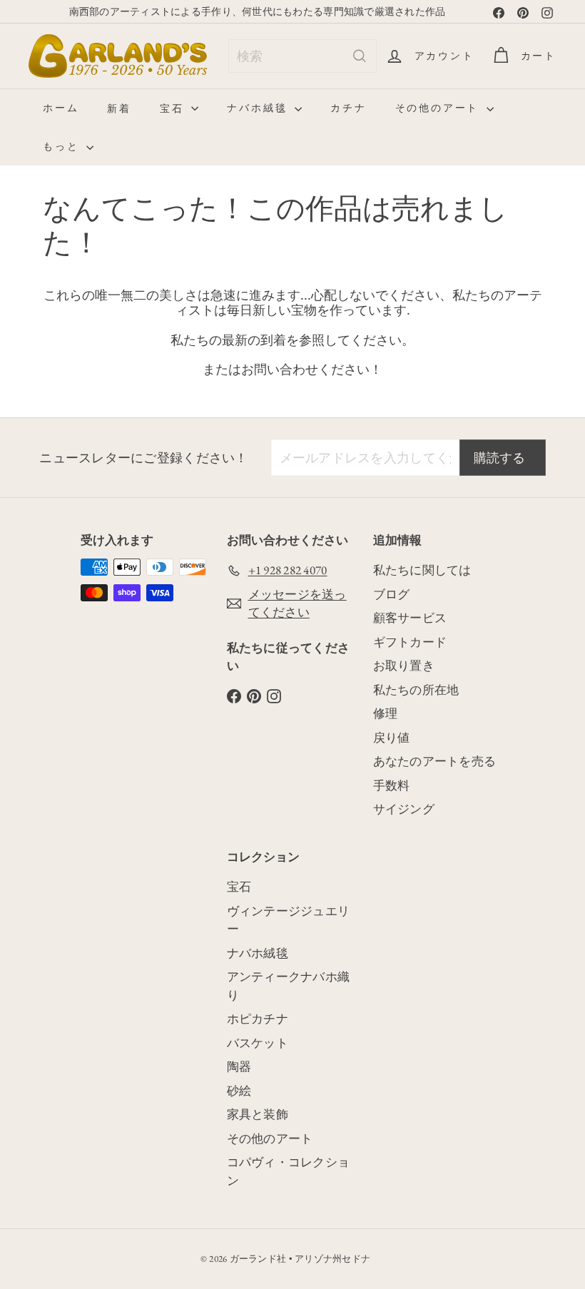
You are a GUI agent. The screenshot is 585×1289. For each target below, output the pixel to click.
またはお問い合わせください (286, 369)
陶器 (239, 1066)
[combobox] (302, 56)
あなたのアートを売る (435, 761)
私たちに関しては (422, 570)
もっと (63, 146)
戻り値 (391, 737)
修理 (385, 713)
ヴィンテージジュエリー (288, 920)
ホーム (60, 107)
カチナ (348, 107)
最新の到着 (254, 340)
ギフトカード (410, 642)
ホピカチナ (257, 1018)
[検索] (359, 56)
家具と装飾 (257, 1114)
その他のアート (439, 107)
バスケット (257, 1043)
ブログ (391, 594)
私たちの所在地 (416, 690)
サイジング (403, 809)
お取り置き (403, 665)
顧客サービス (410, 618)
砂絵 (239, 1091)
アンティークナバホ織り (288, 986)
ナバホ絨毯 (259, 107)
